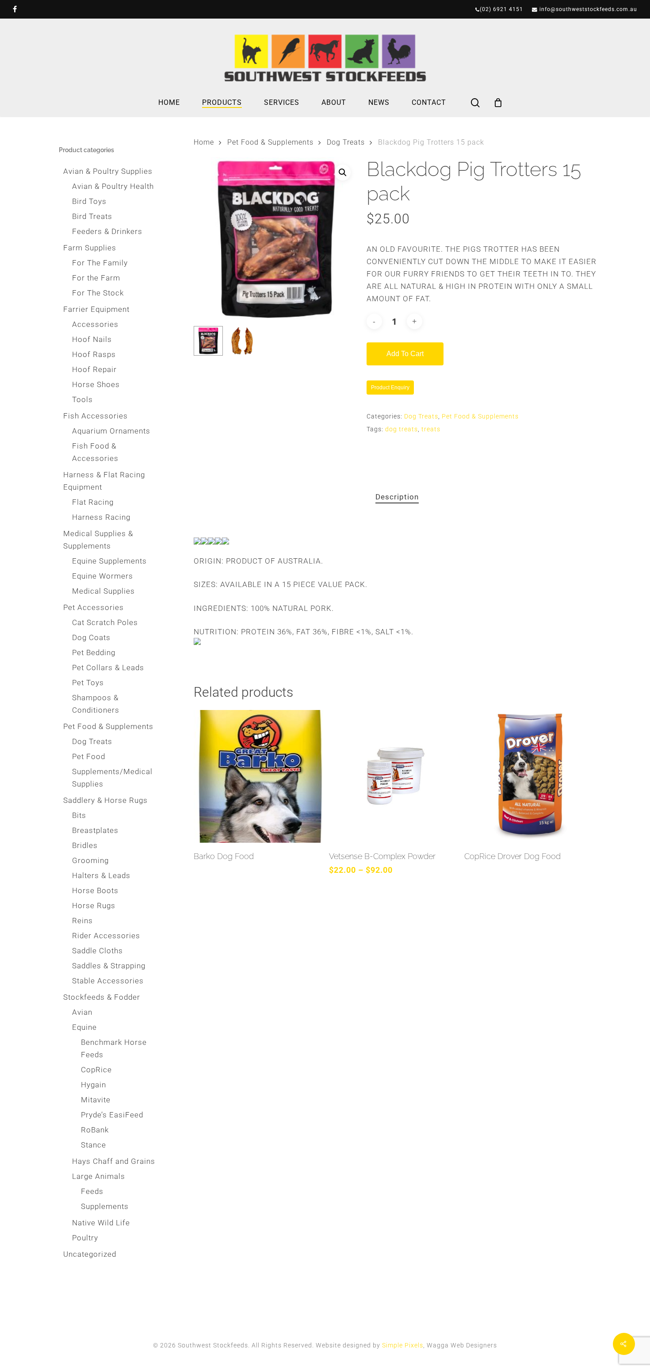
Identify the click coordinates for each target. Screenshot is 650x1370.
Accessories (95, 324)
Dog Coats (91, 637)
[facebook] (15, 9)
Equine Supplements (109, 560)
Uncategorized (89, 1254)
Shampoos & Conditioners (95, 703)
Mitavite (96, 1099)
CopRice (96, 1069)
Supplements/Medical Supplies (112, 777)
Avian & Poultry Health (113, 186)
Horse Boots (95, 890)
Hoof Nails (92, 339)
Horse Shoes (96, 384)
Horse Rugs (93, 905)
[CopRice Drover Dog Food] (529, 776)
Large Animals (98, 1176)
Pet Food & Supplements (108, 726)
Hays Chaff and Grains (113, 1161)
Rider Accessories (106, 935)
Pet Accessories (93, 607)
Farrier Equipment (96, 309)
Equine (84, 1027)
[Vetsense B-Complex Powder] (394, 776)
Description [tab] (397, 496)
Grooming (90, 860)
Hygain (93, 1084)
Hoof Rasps (94, 354)
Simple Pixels (402, 1345)
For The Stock (98, 292)
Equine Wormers (102, 576)
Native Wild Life (101, 1222)
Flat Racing (93, 502)
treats (430, 429)
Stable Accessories (108, 980)
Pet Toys (88, 682)
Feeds (92, 1191)
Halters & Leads (101, 875)
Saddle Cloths (97, 950)
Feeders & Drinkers (107, 231)
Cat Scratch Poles (105, 622)
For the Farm (96, 277)
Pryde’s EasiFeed (112, 1114)
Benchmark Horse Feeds (114, 1048)
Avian (82, 1012)
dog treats (401, 429)
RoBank (95, 1129)
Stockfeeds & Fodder (101, 997)
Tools (82, 399)
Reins (82, 920)
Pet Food (88, 756)
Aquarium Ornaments (111, 430)
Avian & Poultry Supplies (108, 171)
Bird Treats (92, 216)
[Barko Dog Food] (259, 776)
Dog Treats (92, 741)
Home (204, 142)
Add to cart (405, 353)
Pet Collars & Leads (108, 667)
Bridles (85, 845)
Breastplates (95, 830)
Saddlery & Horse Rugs (105, 800)
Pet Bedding (93, 652)
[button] (343, 172)
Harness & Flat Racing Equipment (104, 480)
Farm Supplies (89, 247)
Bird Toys (89, 201)
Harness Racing (101, 517)
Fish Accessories (95, 415)
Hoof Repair (94, 369)
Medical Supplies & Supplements (98, 539)
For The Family (100, 262)
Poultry (85, 1237)
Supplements (105, 1206)
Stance (93, 1144)
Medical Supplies (103, 591)
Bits (79, 815)
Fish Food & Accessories (95, 452)
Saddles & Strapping (108, 965)
